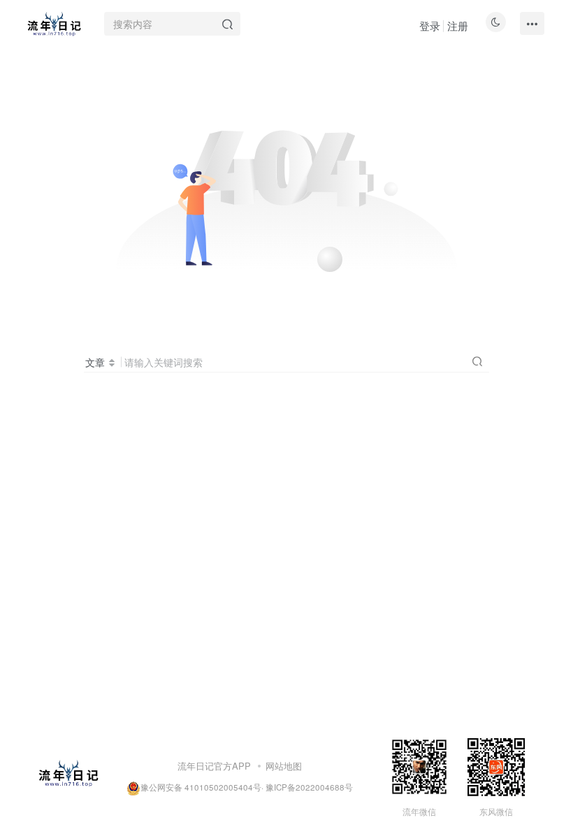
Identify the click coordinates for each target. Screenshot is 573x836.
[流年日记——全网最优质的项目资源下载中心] (68, 772)
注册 (457, 25)
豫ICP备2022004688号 (309, 787)
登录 (429, 25)
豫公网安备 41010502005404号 (200, 787)
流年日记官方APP (214, 765)
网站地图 (284, 765)
